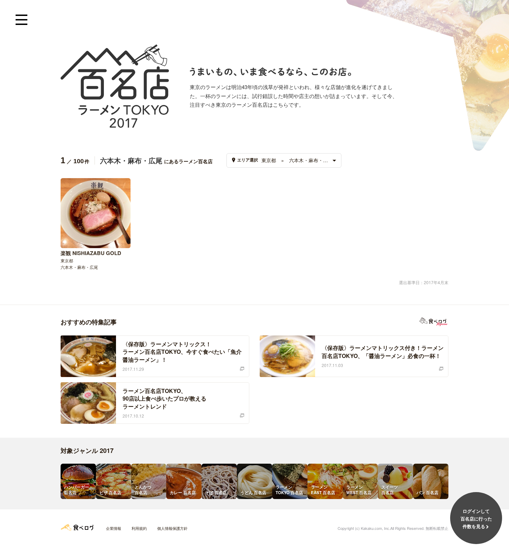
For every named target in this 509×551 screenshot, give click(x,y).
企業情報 (113, 528)
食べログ (77, 527)
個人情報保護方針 (172, 528)
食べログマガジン (433, 321)
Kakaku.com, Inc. (375, 528)
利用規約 (139, 528)
